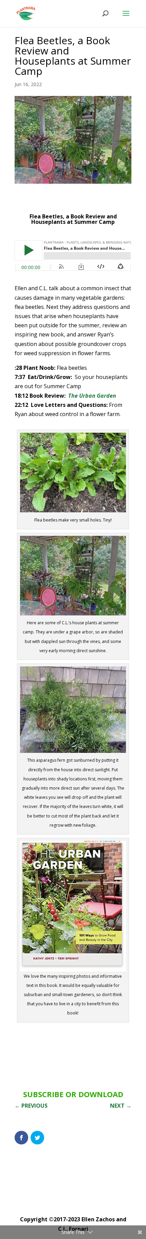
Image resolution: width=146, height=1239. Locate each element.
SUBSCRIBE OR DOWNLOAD (73, 1094)
